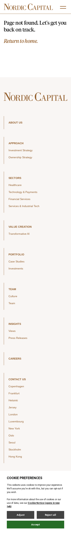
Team (12, 303)
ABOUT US (15, 122)
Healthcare (15, 185)
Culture (13, 296)
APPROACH (16, 143)
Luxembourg (16, 421)
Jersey (12, 407)
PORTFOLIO (16, 254)
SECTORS (15, 178)
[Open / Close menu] (63, 7)
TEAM (12, 289)
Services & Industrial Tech (24, 206)
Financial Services (19, 199)
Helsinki (13, 400)
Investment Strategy (21, 150)
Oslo (11, 435)
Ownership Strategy (20, 157)
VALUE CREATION (20, 226)
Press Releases (18, 337)
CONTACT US (17, 379)
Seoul (12, 442)
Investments (16, 268)
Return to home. (21, 40)
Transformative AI (19, 233)
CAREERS (15, 358)
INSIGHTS (15, 323)
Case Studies (16, 261)
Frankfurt (14, 393)
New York (14, 428)
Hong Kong (15, 456)
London (13, 414)
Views (12, 330)
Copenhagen (16, 386)
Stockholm (15, 449)
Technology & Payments (23, 192)
